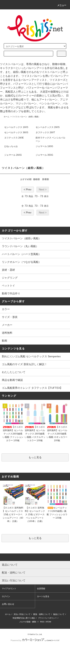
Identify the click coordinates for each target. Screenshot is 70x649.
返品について (58, 614)
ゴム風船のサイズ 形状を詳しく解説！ (24, 364)
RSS (42, 622)
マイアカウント (9, 588)
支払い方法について (22, 614)
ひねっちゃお (11, 146)
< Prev (27, 189)
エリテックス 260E (14, 137)
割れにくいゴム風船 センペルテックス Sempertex (31, 356)
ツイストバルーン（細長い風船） (26, 117)
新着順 (45, 179)
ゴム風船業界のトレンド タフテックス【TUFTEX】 (32, 387)
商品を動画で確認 (12, 379)
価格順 (36, 179)
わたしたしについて (13, 372)
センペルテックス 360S (16, 132)
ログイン (6, 596)
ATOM (48, 622)
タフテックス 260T (45, 132)
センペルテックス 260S (48, 127)
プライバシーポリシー (47, 618)
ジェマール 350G (44, 155)
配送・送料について (41, 614)
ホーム (6, 117)
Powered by (16, 640)
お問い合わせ (8, 604)
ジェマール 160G (44, 146)
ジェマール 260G (13, 155)
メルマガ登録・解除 (27, 622)
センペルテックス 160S (16, 127)
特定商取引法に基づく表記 (24, 618)
